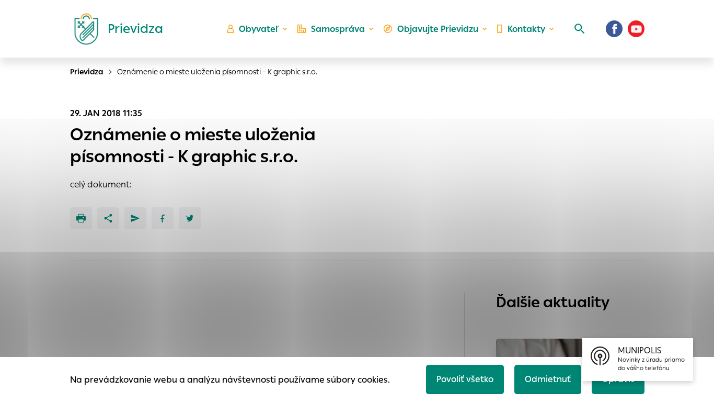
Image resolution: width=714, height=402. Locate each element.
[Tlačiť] (81, 218)
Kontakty (526, 29)
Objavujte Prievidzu (437, 29)
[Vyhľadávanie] (579, 29)
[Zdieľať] (108, 218)
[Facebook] (614, 28)
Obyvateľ (259, 29)
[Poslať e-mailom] (135, 218)
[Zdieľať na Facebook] (163, 218)
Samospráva (338, 29)
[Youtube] (636, 28)
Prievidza (86, 71)
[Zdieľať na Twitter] (190, 218)
